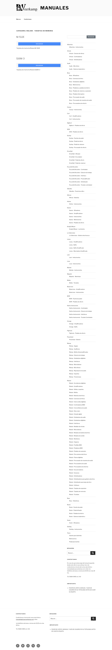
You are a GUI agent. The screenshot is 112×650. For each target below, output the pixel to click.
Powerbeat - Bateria (74, 339)
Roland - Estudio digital (75, 414)
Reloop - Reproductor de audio (77, 370)
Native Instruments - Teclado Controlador (80, 317)
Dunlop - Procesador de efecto (77, 147)
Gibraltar (69, 188)
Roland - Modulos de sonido (76, 435)
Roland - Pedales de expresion (77, 451)
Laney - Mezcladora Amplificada (78, 251)
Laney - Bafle (73, 245)
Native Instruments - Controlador (78, 308)
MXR (68, 296)
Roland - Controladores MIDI (77, 405)
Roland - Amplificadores (76, 386)
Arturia (69, 51)
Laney (69, 239)
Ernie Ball (69, 151)
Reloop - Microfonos (74, 367)
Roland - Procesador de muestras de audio (81, 460)
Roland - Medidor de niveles (77, 426)
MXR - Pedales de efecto (76, 301)
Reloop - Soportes (74, 373)
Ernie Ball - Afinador (74, 154)
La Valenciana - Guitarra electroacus (79, 235)
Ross (68, 498)
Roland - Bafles (73, 392)
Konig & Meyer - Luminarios (77, 229)
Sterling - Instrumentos (75, 529)
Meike (69, 280)
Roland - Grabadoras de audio (77, 417)
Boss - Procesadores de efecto (77, 103)
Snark (68, 520)
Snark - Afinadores (74, 523)
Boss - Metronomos (74, 84)
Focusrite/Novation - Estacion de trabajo (80, 172)
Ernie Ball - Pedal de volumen (77, 163)
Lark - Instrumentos (74, 257)
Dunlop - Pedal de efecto (76, 141)
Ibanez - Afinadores (74, 210)
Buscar (91, 36)
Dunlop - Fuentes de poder (76, 138)
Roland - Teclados (74, 494)
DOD (68, 129)
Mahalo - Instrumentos (75, 270)
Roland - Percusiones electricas (78, 454)
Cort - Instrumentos (74, 119)
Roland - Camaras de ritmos (77, 398)
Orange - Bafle (73, 327)
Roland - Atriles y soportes (76, 389)
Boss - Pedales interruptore (76, 94)
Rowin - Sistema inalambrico (77, 516)
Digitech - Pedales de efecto (77, 125)
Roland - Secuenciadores (76, 469)
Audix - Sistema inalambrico (77, 69)
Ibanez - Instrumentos (75, 216)
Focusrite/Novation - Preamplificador (79, 178)
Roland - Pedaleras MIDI (76, 448)
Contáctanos (27, 19)
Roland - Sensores (74, 473)
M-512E (20, 37)
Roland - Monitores (74, 439)
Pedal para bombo (74, 541)
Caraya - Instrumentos (75, 109)
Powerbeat (70, 337)
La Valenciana (71, 233)
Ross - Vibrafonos (74, 501)
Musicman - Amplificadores (77, 289)
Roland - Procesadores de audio (78, 463)
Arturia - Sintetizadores (75, 59)
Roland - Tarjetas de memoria (77, 491)
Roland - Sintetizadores (75, 476)
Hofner (69, 201)
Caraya (69, 107)
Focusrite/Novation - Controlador (78, 169)
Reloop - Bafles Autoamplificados (78, 352)
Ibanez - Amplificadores (76, 213)
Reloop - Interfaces (74, 361)
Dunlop (69, 135)
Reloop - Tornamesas (75, 377)
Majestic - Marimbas (75, 276)
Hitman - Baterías (74, 197)
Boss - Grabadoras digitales (76, 81)
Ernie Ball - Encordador (75, 157)
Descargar (39, 43)
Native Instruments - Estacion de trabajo (80, 311)
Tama (68, 533)
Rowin (69, 504)
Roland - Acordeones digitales (77, 383)
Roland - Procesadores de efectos (78, 466)
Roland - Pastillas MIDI (75, 445)
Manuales (54, 8)
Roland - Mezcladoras (75, 429)
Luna (68, 261)
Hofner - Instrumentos (75, 204)
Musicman (70, 286)
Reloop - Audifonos (74, 349)
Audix (68, 63)
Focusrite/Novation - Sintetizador (78, 182)
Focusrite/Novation (72, 167)
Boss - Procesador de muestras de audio (80, 100)
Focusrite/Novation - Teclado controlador (80, 185)
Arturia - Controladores (75, 56)
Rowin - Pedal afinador (75, 510)
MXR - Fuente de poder (75, 298)
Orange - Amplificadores (76, 323)
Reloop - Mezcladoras (75, 364)
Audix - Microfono (74, 66)
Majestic (69, 274)
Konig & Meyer (71, 226)
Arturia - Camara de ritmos (76, 53)
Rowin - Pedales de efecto (76, 513)
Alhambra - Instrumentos (76, 47)
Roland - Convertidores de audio (78, 408)
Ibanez (69, 207)
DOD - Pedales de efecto (76, 132)
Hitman (69, 195)
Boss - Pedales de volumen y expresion (80, 91)
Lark (68, 255)
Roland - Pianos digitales (76, 457)
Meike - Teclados (74, 283)
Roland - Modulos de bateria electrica (79, 432)
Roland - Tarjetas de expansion (77, 488)
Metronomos (72, 538)
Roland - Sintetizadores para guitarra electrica (82, 479)
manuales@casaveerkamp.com (25, 619)
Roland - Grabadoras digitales (77, 420)
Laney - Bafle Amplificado (76, 248)
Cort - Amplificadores (75, 116)
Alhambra (70, 44)
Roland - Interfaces (74, 423)
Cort (68, 113)
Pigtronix (69, 330)
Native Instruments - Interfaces (78, 314)
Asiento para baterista (75, 535)
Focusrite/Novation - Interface (77, 175)
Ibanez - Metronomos (75, 219)
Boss (68, 73)
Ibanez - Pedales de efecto (76, 222)
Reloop (69, 343)
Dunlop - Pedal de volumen (76, 144)
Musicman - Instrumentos (76, 292)
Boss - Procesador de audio (77, 97)
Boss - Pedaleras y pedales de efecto (79, 88)
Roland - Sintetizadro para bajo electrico (80, 482)
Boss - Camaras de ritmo (76, 78)
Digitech (69, 123)
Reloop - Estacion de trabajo (77, 355)
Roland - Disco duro (74, 411)
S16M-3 (20, 58)
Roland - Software (74, 485)
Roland (69, 380)
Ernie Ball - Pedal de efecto (76, 160)
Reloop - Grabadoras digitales (77, 358)
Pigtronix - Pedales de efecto (77, 333)
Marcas (18, 19)
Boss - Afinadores (74, 75)
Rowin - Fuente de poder (76, 507)
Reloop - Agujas (73, 346)
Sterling (69, 526)
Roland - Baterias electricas (77, 395)
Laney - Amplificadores (75, 242)
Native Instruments (72, 305)
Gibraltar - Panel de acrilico (76, 191)
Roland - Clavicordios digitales (77, 401)
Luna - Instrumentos (74, 263)
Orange (69, 321)
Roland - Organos (74, 442)
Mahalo (69, 267)
